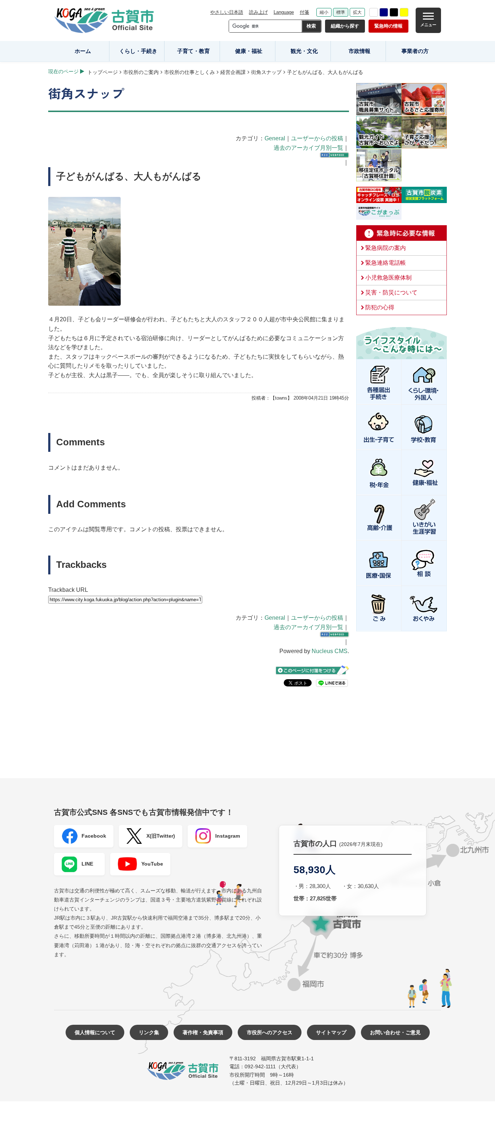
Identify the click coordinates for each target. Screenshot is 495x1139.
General (275, 138)
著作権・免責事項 (203, 1032)
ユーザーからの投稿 (317, 138)
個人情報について (95, 1032)
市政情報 (359, 51)
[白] (373, 12)
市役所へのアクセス (269, 1032)
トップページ (102, 72)
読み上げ (258, 12)
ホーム (83, 51)
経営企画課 (233, 72)
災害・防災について (391, 292)
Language (284, 12)
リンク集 (149, 1032)
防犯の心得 (379, 307)
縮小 (324, 12)
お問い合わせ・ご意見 (395, 1032)
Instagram (227, 836)
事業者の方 (415, 51)
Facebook (94, 836)
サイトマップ (331, 1032)
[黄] (404, 12)
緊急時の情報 (388, 26)
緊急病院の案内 (385, 248)
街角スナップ (266, 72)
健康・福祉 (248, 51)
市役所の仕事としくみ (189, 72)
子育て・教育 (193, 51)
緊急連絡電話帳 (385, 263)
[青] (383, 12)
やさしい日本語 (226, 12)
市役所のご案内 (141, 72)
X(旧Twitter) (160, 836)
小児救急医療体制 (388, 278)
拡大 (357, 12)
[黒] (394, 12)
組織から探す (345, 26)
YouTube (152, 864)
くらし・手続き (138, 51)
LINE (87, 864)
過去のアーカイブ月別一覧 (308, 148)
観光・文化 (304, 51)
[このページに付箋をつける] (312, 670)
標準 (340, 12)
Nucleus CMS (330, 651)
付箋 (304, 12)
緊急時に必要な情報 (401, 233)
